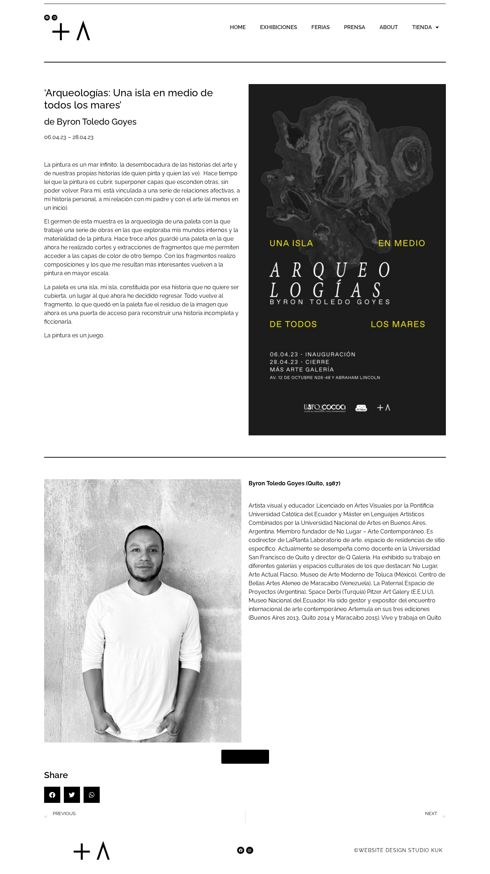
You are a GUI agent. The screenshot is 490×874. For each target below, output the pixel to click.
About (389, 27)
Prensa (354, 27)
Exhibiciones (278, 27)
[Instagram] (54, 17)
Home (238, 27)
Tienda (422, 27)
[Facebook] (47, 17)
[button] (52, 795)
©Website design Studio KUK (398, 850)
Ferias (320, 27)
